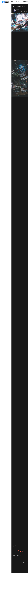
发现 (17, 1)
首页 (12, 1)
